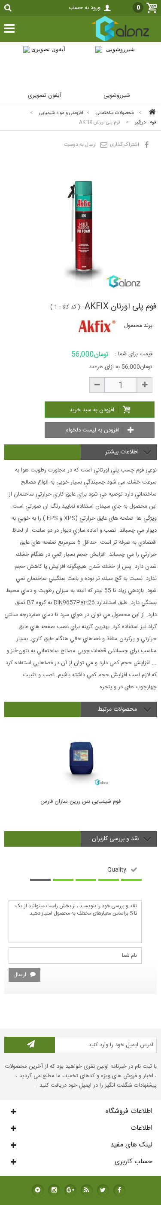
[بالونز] (111, 40)
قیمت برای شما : (133, 354)
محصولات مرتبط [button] (118, 709)
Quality (116, 869)
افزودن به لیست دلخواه (93, 430)
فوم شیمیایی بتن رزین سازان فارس (80, 802)
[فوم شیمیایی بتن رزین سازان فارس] (80, 757)
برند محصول (138, 326)
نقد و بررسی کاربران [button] (115, 839)
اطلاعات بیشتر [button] (122, 452)
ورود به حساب (84, 7)
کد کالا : (67, 307)
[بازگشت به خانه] (151, 113)
